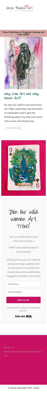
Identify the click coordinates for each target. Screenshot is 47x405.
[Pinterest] (31, 365)
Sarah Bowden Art (23, 341)
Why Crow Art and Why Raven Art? (21, 96)
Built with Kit (23, 316)
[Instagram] (23, 365)
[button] (23, 21)
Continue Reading (15, 127)
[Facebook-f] (15, 365)
